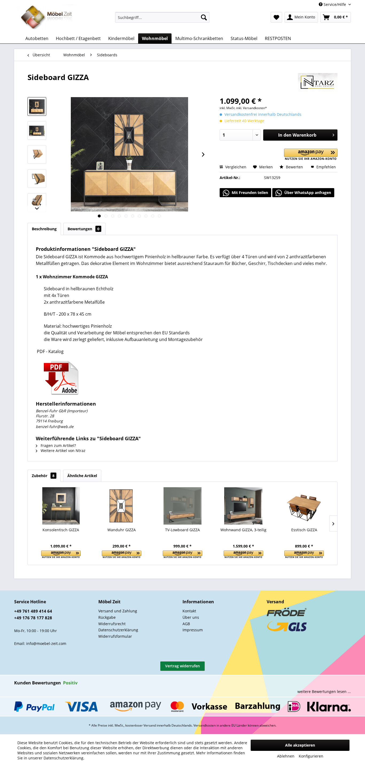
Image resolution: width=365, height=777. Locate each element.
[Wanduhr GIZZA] (122, 506)
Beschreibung (44, 228)
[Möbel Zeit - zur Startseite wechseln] (46, 18)
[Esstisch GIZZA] (304, 506)
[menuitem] (162, 17)
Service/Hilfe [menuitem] (335, 4)
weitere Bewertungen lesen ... (324, 691)
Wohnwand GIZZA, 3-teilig (243, 529)
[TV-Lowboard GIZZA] (182, 506)
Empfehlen (325, 166)
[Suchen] (203, 17)
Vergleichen (235, 166)
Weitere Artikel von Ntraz (63, 450)
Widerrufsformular (115, 636)
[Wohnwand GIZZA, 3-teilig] (243, 506)
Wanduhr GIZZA (121, 529)
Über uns (191, 617)
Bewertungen (83, 228)
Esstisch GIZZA (304, 529)
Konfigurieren (311, 756)
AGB (186, 623)
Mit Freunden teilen (249, 192)
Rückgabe (107, 617)
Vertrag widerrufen (182, 665)
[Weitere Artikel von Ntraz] (317, 82)
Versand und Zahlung (117, 610)
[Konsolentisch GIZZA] (61, 506)
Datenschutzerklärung (118, 629)
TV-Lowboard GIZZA (182, 529)
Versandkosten (204, 725)
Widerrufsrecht (112, 623)
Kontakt (189, 610)
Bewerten (294, 166)
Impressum (193, 629)
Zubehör (43, 475)
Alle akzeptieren (300, 745)
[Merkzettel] (276, 17)
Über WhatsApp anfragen (307, 192)
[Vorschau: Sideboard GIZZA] (37, 106)
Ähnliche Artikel (82, 475)
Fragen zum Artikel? (58, 445)
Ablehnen (285, 756)
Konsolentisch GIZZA (60, 529)
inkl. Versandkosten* (251, 108)
